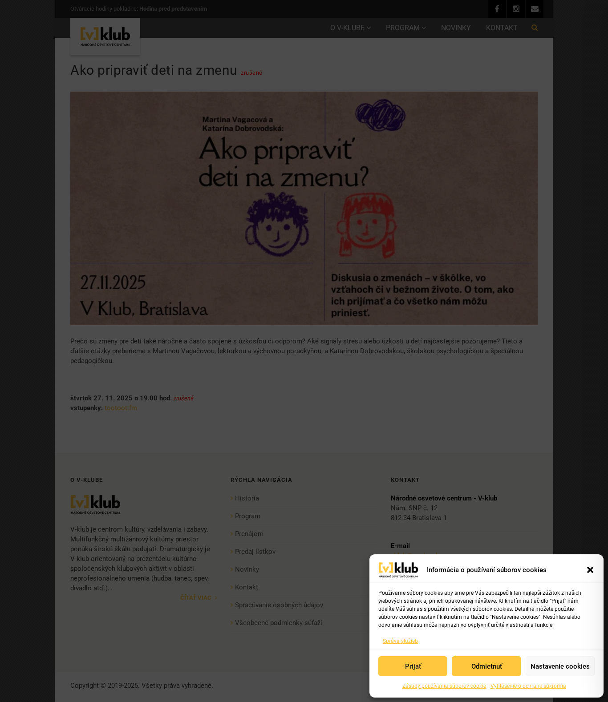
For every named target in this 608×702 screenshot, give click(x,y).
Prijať (413, 666)
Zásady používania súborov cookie (444, 686)
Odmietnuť (486, 666)
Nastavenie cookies (560, 666)
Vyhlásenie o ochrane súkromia (528, 686)
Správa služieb (400, 641)
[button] (590, 569)
